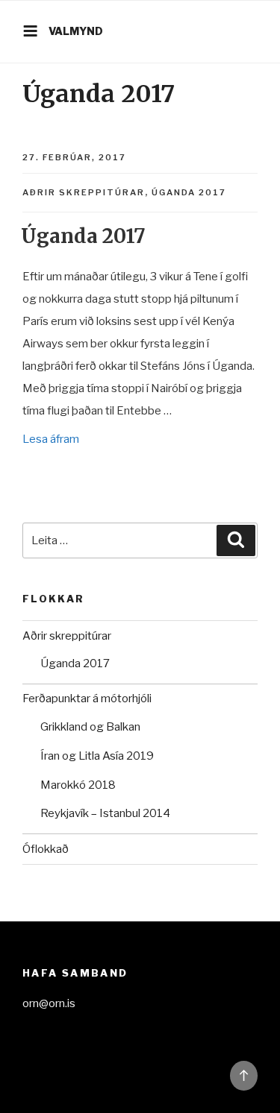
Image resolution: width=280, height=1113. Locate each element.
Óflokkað (45, 849)
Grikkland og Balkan (90, 727)
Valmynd (76, 31)
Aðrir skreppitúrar (83, 192)
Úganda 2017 (189, 192)
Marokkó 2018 (78, 785)
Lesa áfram (50, 439)
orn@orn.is (48, 1003)
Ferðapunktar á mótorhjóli (87, 698)
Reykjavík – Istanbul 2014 (105, 813)
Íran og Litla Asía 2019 (97, 756)
